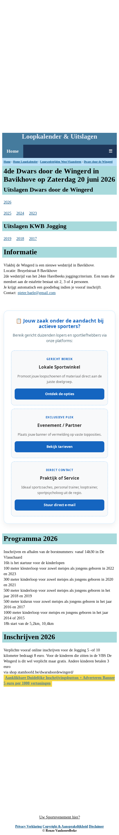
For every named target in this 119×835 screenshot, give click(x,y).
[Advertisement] (59, 65)
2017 (33, 239)
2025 (7, 213)
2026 (7, 202)
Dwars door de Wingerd (98, 161)
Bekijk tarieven (59, 446)
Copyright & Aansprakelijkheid (65, 826)
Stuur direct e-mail (60, 505)
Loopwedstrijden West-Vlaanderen (60, 161)
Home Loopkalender (25, 161)
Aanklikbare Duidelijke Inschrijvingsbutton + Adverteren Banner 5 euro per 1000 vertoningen (59, 680)
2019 (7, 239)
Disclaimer (96, 826)
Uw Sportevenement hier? (59, 817)
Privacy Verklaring (28, 826)
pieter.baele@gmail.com (37, 293)
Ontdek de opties (59, 394)
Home (13, 151)
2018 (20, 239)
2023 (33, 213)
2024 (20, 213)
